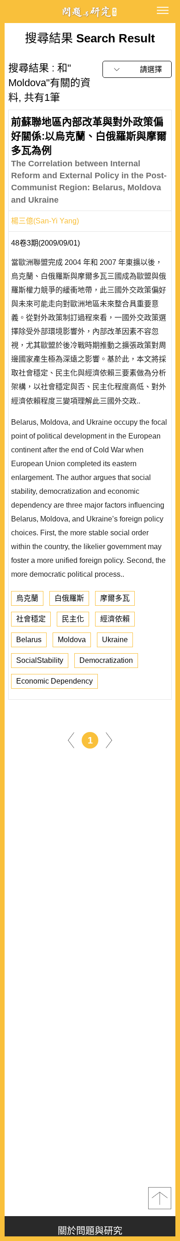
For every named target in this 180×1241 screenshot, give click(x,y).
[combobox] (137, 69)
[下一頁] (109, 739)
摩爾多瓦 (115, 598)
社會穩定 (31, 619)
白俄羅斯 (69, 598)
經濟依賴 (115, 619)
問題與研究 (90, 12)
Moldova (72, 640)
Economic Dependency (54, 681)
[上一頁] (71, 739)
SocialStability (39, 660)
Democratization (106, 660)
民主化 (73, 619)
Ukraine (115, 640)
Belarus (29, 640)
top (159, 1198)
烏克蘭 (27, 598)
